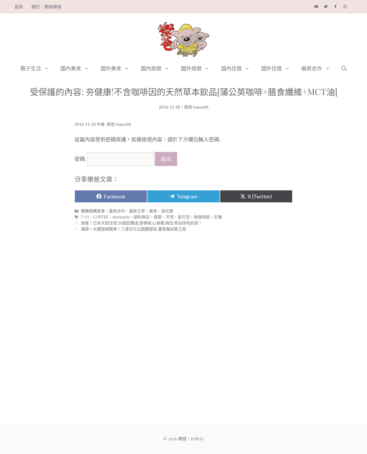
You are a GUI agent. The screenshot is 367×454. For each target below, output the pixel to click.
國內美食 (70, 68)
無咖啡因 (202, 216)
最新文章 (137, 210)
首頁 (18, 6)
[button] (48, 68)
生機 (218, 216)
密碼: (81, 159)
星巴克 (184, 216)
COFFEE (100, 216)
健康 (158, 216)
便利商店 (142, 216)
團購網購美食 (93, 210)
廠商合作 (311, 68)
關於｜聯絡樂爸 (47, 6)
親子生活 (30, 68)
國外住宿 (271, 68)
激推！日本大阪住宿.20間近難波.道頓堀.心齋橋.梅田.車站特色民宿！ (141, 222)
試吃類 (167, 210)
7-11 (85, 216)
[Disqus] (183, 330)
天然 (170, 216)
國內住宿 (231, 68)
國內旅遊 (151, 68)
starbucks (121, 216)
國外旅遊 (191, 68)
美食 (153, 210)
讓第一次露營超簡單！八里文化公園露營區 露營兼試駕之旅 (133, 228)
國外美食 (111, 68)
